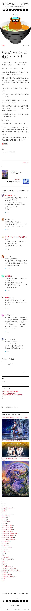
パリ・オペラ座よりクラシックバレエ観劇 (12, 440)
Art (2, 506)
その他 (3, 45)
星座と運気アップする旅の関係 (10, 391)
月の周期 (4, 572)
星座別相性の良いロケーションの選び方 (11, 570)
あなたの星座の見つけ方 (7, 508)
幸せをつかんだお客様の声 (27, 10)
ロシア (3, 553)
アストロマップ (5, 516)
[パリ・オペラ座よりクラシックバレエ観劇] (15, 449)
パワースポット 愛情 (7, 527)
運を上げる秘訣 (5, 557)
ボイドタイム (5, 543)
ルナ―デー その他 (6, 547)
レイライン (4, 549)
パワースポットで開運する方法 (9, 539)
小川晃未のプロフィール (18, 10)
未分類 (3, 578)
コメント (24, 371)
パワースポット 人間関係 (8, 535)
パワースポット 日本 (7, 529)
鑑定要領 (24, 10)
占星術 (3, 563)
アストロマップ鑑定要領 (15, 10)
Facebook (4, 10)
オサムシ (8, 298)
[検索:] (15, 382)
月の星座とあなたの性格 (7, 576)
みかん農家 (8, 195)
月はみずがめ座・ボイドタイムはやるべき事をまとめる (15, 417)
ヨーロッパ (4, 545)
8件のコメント (26, 162)
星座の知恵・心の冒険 (15, 4)
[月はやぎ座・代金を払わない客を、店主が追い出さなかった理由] (15, 478)
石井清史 (8, 276)
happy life (4, 561)
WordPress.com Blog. (15, 605)
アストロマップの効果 (21, 10)
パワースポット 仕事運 (7, 537)
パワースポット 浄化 (7, 531)
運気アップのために (6, 559)
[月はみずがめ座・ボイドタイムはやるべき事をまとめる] (15, 429)
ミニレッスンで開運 (12, 10)
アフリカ (4, 517)
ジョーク (4, 523)
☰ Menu (15, 14)
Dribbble (10, 10)
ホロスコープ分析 (6, 541)
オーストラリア (5, 521)
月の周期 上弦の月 (6, 574)
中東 (3, 580)
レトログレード (5, 551)
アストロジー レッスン (7, 514)
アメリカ (4, 519)
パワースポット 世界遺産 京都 (9, 533)
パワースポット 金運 (7, 525)
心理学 (3, 565)
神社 (3, 555)
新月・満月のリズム (6, 567)
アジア (3, 512)
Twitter (7, 10)
